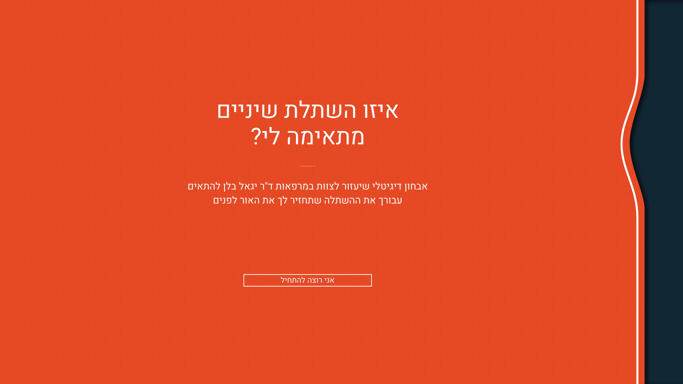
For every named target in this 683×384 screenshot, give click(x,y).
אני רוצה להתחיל (308, 280)
